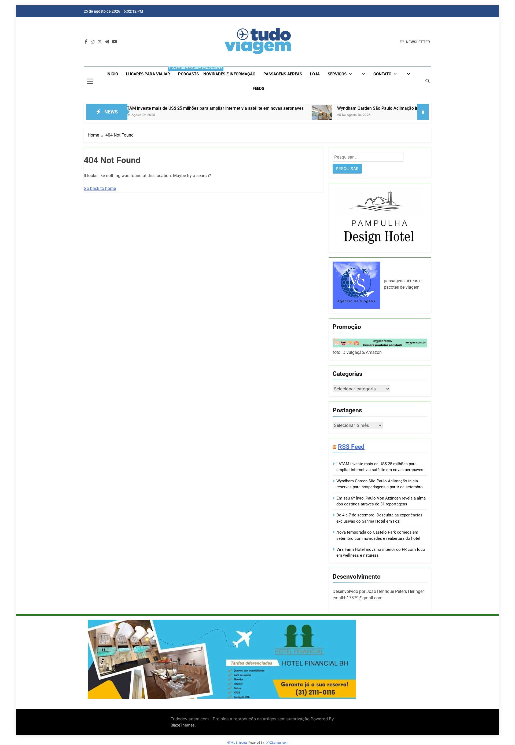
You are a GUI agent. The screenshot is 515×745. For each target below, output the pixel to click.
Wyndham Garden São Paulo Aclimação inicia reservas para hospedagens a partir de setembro (402, 108)
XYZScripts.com (277, 742)
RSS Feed (351, 446)
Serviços (337, 74)
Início (112, 74)
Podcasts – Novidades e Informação (216, 74)
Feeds (258, 88)
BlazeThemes (183, 725)
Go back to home (100, 188)
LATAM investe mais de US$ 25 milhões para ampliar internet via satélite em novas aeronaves (186, 108)
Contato (382, 74)
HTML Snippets (237, 742)
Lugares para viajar (150, 71)
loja (315, 74)
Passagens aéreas (282, 74)
